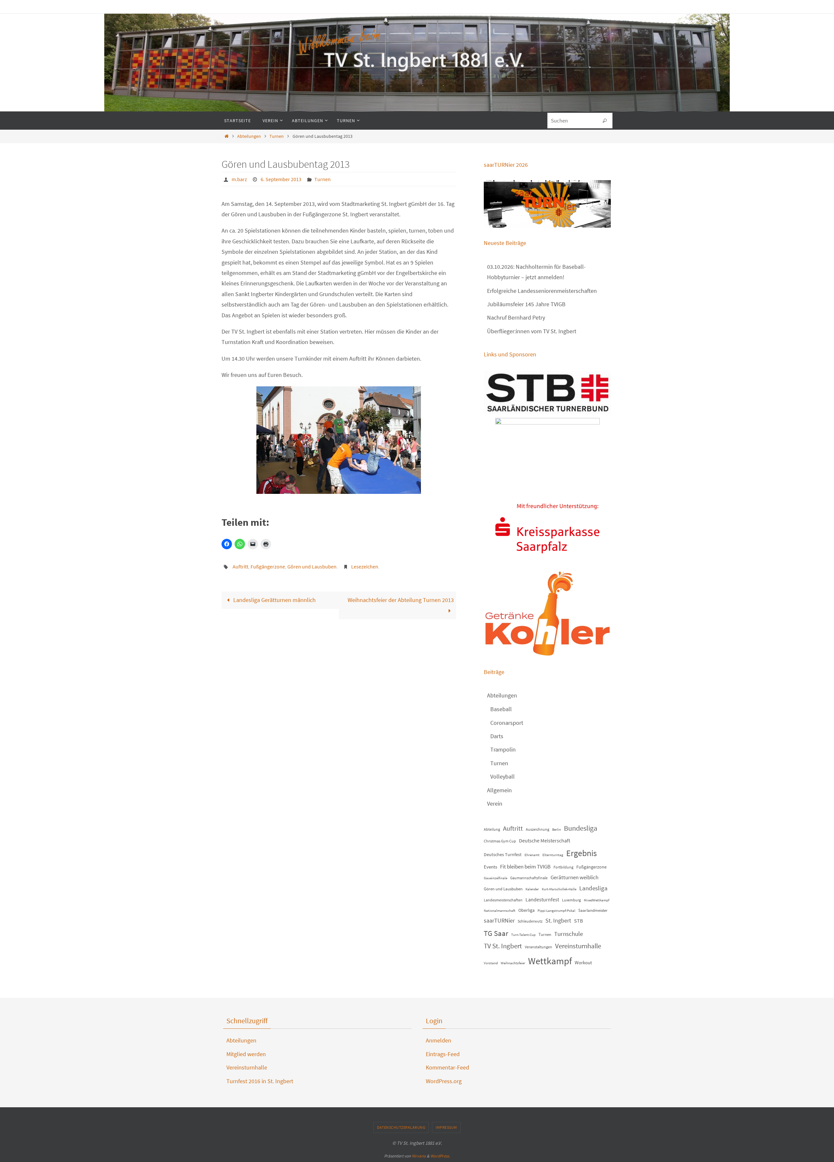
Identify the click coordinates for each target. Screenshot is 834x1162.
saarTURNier (499, 920)
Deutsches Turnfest (503, 854)
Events (490, 867)
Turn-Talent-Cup (523, 935)
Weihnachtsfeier (513, 963)
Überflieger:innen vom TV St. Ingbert (531, 331)
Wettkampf (550, 961)
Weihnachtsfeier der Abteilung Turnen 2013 (401, 600)
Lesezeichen (364, 566)
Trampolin (503, 749)
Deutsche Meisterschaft (544, 841)
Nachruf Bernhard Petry (516, 317)
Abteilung (492, 829)
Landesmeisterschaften (503, 899)
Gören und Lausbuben (312, 566)
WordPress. (440, 1156)
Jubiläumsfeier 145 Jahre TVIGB (526, 304)
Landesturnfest (542, 899)
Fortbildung (563, 867)
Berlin (556, 829)
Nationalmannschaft (499, 911)
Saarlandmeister (593, 910)
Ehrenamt (532, 855)
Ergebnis (581, 853)
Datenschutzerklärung (401, 1127)
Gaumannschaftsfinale (529, 877)
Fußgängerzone (268, 566)
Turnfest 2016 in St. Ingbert (259, 1081)
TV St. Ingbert (503, 946)
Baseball (501, 709)
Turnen (276, 136)
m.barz (239, 179)
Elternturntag (552, 855)
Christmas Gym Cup (500, 841)
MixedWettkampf (596, 900)
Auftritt (240, 566)
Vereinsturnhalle (578, 946)
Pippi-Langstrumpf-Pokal (556, 911)
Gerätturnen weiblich (574, 877)
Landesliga (593, 888)
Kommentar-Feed (447, 1067)
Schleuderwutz (530, 921)
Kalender (532, 889)
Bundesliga (580, 828)
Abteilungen (249, 136)
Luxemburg (571, 899)
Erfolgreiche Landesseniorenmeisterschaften (542, 290)
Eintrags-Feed (443, 1054)
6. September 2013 (281, 179)
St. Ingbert (558, 920)
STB (578, 920)
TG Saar (496, 933)
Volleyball (502, 776)
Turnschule (568, 934)
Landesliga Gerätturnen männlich (274, 600)
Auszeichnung (537, 829)
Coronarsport (506, 722)
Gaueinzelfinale (495, 878)
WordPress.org (444, 1081)
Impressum (446, 1127)
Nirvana (419, 1156)
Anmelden (438, 1040)
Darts (496, 736)
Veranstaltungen (538, 946)
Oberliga (526, 910)
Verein (494, 803)
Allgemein (499, 790)
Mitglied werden (246, 1054)
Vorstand (491, 963)
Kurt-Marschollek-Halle (559, 889)
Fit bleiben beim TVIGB (525, 866)
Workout (583, 962)
